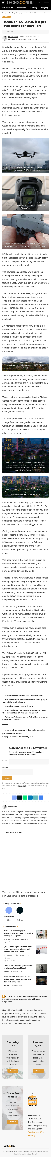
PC (27, 955)
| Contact (34, 1154)
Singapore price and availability (15, 737)
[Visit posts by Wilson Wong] (4, 807)
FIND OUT (38, 1071)
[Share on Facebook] (13, 797)
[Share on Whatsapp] (24, 797)
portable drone (8, 733)
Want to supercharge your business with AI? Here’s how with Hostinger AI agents (18, 933)
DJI (19, 730)
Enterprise (8, 939)
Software (24, 939)
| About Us (27, 1154)
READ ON (13, 1071)
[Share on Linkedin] (29, 797)
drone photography (36, 730)
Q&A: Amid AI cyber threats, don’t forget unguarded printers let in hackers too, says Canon (18, 949)
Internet (16, 939)
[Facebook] (48, 806)
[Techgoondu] (19, 2)
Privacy (39, 1151)
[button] (4, 2)
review (19, 733)
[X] (20, 914)
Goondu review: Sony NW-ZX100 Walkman (24, 695)
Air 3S (14, 730)
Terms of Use (29, 783)
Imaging (7, 17)
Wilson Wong (13, 37)
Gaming (6, 985)
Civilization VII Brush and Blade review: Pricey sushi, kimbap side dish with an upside (17, 979)
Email (5, 767)
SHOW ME (12, 1122)
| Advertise (20, 1154)
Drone (24, 730)
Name (5, 760)
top (31, 737)
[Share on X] (19, 797)
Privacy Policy (22, 786)
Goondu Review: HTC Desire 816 (19, 706)
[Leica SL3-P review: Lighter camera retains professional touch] (41, 968)
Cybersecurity (9, 955)
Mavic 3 (38, 610)
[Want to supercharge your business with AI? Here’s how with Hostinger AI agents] (41, 934)
